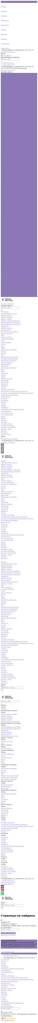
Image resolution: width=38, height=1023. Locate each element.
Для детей (5, 121)
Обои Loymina (6, 94)
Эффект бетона (6, 88)
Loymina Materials (7, 95)
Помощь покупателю (8, 166)
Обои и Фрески (6, 117)
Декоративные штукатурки (11, 83)
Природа (4, 122)
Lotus (3, 204)
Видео (3, 282)
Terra (2, 209)
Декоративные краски (9, 75)
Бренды (4, 169)
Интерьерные (6, 106)
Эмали (3, 240)
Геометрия (5, 119)
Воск (2, 112)
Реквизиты (5, 146)
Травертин (5, 86)
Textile (3, 211)
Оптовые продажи (7, 128)
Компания (4, 263)
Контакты (4, 296)
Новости (4, 141)
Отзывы (3, 144)
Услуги (3, 251)
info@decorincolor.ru (8, 52)
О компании (5, 959)
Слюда (3, 238)
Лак (2, 103)
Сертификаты (6, 150)
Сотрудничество (7, 151)
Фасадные (4, 108)
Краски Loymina (7, 90)
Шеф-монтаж (6, 135)
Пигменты (4, 115)
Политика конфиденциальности (12, 148)
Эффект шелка (6, 77)
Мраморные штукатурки (10, 220)
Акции (3, 280)
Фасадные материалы (9, 97)
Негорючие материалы (9, 222)
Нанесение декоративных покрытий (14, 130)
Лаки (3, 113)
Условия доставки (7, 164)
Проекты (4, 262)
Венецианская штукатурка (10, 85)
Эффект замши (6, 81)
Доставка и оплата (7, 985)
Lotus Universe (6, 206)
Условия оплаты (6, 162)
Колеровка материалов (9, 133)
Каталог (3, 175)
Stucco (3, 207)
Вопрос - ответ (6, 168)
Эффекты (4, 249)
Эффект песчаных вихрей (10, 184)
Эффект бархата (7, 79)
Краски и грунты (7, 104)
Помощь (4, 283)
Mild (2, 92)
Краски (3, 101)
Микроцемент (6, 193)
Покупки (4, 160)
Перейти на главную (8, 933)
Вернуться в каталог (8, 935)
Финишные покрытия (8, 110)
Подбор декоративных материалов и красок (17, 132)
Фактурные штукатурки (9, 195)
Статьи (3, 142)
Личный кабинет (7, 884)
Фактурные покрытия (8, 224)
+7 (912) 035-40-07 (7, 880)
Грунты (3, 99)
